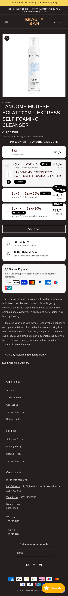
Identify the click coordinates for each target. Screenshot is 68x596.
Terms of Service (15, 412)
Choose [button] (20, 182)
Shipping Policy (14, 439)
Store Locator (13, 397)
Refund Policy (13, 453)
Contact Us (12, 405)
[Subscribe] (50, 553)
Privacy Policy (13, 446)
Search (10, 390)
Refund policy (13, 419)
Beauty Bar (29, 590)
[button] (6, 21)
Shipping (19, 137)
